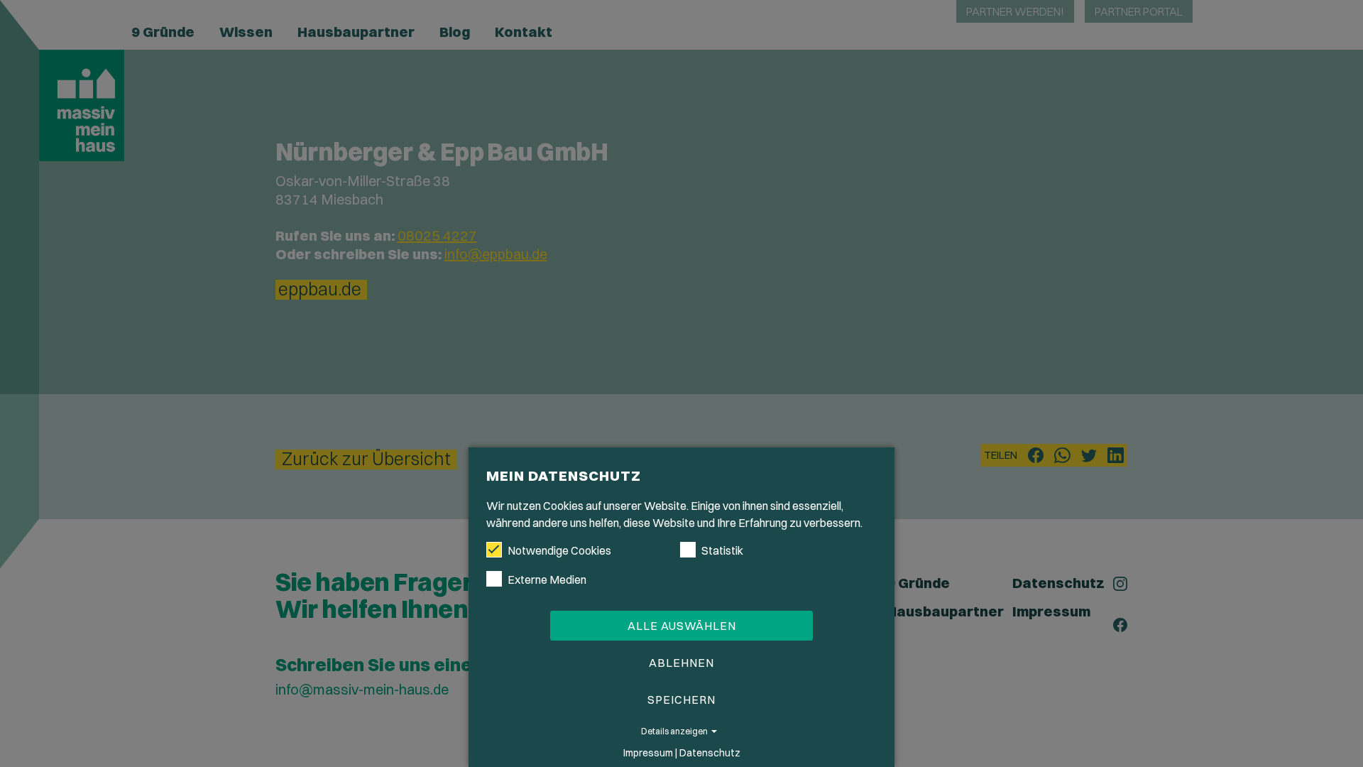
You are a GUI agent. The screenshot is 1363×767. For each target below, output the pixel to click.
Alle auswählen (682, 626)
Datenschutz (709, 752)
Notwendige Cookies (559, 550)
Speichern (681, 699)
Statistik (722, 550)
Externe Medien (547, 579)
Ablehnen (681, 663)
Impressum (648, 752)
